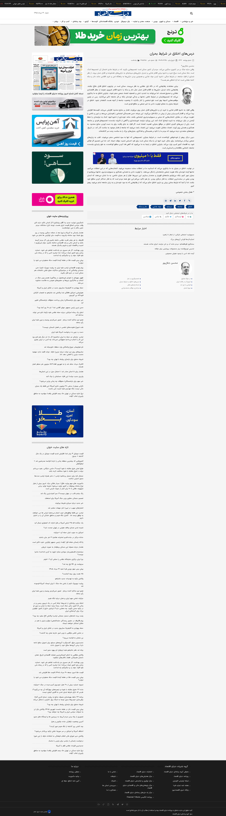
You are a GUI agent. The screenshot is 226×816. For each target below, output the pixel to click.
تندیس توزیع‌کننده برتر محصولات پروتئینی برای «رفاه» (174, 249)
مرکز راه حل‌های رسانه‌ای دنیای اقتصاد (138, 792)
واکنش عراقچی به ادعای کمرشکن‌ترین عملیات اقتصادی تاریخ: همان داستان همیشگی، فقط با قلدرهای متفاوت (59, 656)
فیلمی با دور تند (185, 285)
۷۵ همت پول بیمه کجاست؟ (72, 574)
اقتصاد (176, 21)
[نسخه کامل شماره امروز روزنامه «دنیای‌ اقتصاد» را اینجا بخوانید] (57, 72)
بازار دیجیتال (125, 21)
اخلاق (190, 206)
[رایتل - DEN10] (57, 199)
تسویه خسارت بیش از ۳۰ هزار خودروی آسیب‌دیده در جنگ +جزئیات (58, 685)
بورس (155, 21)
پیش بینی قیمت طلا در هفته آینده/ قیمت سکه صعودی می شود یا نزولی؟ (58, 261)
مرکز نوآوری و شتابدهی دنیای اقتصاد (138, 781)
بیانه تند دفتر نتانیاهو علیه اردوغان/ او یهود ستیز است (63, 650)
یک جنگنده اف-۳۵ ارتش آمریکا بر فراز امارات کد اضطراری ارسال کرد (58, 523)
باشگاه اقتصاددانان (106, 21)
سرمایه (169, 206)
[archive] (99, 804)
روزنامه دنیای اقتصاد (181, 776)
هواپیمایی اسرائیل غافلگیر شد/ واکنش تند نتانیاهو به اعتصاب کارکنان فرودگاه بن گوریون (58, 294)
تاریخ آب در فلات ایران (184, 282)
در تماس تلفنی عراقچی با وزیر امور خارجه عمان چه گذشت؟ (61, 633)
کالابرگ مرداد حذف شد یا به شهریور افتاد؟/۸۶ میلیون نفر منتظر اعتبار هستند (57, 365)
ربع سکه (222, 4)
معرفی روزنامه (74, 772)
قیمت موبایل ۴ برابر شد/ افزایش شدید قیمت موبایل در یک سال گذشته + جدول (59, 455)
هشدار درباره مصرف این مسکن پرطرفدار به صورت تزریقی (62, 547)
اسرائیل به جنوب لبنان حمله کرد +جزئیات (68, 532)
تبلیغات (113, 776)
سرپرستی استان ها (109, 785)
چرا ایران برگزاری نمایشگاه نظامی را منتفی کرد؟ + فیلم (63, 559)
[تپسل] (94, 153)
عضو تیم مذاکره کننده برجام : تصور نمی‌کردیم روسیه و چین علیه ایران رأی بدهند (57, 321)
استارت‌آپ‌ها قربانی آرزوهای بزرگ (182, 239)
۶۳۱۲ (185, 60)
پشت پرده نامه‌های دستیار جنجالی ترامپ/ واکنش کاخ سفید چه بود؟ (58, 616)
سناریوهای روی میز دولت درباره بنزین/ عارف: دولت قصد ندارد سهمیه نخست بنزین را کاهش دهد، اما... (57, 353)
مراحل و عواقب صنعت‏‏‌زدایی (130, 288)
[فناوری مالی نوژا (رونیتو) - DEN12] (57, 421)
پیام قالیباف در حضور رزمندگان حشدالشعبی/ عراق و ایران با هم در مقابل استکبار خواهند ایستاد (59, 622)
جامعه (179, 206)
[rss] (113, 804)
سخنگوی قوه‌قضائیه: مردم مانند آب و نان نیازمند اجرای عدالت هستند (169, 244)
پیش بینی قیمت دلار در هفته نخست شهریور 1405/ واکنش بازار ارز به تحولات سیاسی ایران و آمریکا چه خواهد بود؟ (58, 710)
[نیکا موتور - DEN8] (57, 103)
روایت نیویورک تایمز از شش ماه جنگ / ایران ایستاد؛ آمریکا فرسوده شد (58, 585)
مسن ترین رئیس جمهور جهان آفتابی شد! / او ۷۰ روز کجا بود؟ (60, 307)
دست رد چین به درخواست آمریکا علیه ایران (67, 332)
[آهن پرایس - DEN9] (57, 131)
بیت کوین (151, 4)
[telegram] (170, 201)
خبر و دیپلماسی (187, 21)
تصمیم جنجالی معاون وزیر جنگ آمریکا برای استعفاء (64, 498)
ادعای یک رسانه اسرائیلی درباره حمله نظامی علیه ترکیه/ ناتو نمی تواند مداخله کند (58, 313)
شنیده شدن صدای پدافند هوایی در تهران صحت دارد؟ (63, 527)
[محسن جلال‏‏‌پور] (185, 268)
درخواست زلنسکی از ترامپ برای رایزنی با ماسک (66, 741)
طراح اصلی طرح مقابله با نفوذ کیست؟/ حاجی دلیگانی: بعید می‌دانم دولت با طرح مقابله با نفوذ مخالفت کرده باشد (58, 470)
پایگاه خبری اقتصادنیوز (180, 790)
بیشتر (56, 21)
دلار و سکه (143, 206)
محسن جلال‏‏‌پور (170, 263)
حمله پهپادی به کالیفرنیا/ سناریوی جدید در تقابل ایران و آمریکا (60, 288)
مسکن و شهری (164, 21)
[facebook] (184, 201)
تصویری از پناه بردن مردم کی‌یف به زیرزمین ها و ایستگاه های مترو (58, 717)
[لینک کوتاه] (189, 201)
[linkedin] (175, 201)
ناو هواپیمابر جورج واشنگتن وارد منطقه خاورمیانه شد (63, 347)
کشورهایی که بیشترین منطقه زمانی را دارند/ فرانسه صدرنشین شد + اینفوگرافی (58, 462)
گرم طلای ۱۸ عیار (64, 4)
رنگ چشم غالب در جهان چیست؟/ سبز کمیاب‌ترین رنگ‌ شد (62, 493)
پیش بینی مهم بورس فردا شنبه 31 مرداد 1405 (66, 569)
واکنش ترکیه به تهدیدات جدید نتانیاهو (69, 578)
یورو (197, 4)
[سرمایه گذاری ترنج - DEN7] (113, 36)
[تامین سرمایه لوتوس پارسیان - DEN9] (57, 168)
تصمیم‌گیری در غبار (133, 278)
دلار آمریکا (91, 4)
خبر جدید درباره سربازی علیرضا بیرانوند (69, 503)
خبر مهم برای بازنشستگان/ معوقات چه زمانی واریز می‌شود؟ (61, 381)
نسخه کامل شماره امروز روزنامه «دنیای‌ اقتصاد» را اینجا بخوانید (57, 93)
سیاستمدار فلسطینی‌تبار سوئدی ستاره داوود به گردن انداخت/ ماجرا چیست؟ (59, 553)
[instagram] (127, 804)
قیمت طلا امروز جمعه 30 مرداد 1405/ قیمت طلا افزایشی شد (61, 672)
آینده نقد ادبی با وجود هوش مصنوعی (179, 253)
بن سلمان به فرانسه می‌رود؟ (73, 638)
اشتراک (113, 781)
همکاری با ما (111, 790)
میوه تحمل (187, 288)
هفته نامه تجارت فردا (181, 785)
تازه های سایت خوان (57, 447)
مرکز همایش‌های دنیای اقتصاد (141, 776)
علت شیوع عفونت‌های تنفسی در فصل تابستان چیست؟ (63, 327)
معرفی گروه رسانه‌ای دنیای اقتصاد (176, 772)
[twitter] (180, 201)
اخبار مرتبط (141, 228)
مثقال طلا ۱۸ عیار (33, 4)
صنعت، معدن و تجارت (141, 21)
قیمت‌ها (94, 21)
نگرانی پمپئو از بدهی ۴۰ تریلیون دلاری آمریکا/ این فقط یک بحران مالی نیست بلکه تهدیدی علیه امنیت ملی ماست (59, 387)
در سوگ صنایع (186, 278)
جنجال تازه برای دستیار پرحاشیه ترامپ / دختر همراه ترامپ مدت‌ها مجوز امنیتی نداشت (58, 477)
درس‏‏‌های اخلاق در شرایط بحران (129, 282)
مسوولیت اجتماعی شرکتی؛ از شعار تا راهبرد (178, 234)
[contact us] (104, 804)
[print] (166, 201)
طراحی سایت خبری (42, 812)
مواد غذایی (157, 206)
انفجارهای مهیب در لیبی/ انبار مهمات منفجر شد (65, 508)
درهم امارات (175, 4)
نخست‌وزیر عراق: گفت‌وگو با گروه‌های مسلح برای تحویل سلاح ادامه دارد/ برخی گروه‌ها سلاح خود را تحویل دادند (58, 644)
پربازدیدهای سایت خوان (57, 216)
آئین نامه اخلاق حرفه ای (70, 781)
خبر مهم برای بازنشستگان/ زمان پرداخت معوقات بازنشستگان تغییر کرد (59, 301)
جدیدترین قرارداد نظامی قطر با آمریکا (69, 746)
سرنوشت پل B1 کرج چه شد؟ (72, 564)
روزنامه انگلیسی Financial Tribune (139, 797)
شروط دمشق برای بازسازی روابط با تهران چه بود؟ (65, 359)
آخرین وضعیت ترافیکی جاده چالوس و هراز (67, 721)
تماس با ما (112, 772)
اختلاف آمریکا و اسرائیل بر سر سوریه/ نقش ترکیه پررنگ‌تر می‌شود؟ (59, 731)
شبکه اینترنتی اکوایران (181, 781)
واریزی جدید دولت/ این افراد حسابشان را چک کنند (64, 376)
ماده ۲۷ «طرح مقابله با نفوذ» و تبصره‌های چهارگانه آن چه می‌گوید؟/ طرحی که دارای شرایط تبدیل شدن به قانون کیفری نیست (57, 691)
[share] (108, 804)
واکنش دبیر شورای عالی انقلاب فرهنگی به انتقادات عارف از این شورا (58, 736)
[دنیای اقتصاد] (113, 13)
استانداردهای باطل (133, 285)
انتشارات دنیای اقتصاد (144, 772)
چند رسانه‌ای (76, 21)
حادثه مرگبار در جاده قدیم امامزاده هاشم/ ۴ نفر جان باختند (61, 537)
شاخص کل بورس (121, 4)
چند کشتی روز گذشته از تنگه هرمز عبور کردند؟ (66, 726)
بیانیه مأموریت (73, 776)
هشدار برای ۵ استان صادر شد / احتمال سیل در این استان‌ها (61, 371)
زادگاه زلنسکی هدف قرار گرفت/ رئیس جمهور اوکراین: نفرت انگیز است (57, 542)
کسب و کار (65, 21)
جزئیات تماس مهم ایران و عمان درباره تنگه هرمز (65, 598)
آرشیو (86, 21)
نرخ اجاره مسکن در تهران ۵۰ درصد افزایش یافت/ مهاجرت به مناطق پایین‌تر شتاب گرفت (58, 395)
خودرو (116, 21)
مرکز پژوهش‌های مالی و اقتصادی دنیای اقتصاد (137, 786)
